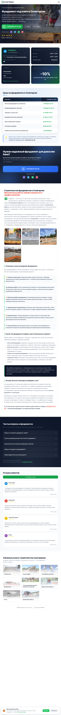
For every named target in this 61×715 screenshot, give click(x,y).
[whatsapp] (18, 32)
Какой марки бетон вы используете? (15, 455)
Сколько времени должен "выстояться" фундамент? (20, 438)
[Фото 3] (48, 236)
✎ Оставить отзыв (30, 477)
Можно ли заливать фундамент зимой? (16, 433)
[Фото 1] (12, 236)
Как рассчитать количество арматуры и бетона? (19, 444)
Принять (46, 710)
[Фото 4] (12, 254)
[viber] (11, 32)
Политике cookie (22, 712)
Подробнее (54, 710)
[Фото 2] (30, 236)
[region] (30, 115)
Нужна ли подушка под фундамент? (15, 449)
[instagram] (22, 32)
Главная (4, 7)
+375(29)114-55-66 (14, 26)
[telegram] (15, 32)
